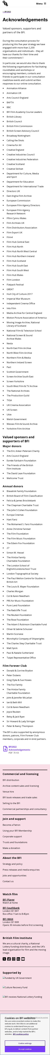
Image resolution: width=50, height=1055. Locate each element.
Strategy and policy (12, 863)
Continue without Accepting (37, 1017)
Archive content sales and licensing (21, 785)
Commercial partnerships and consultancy (25, 809)
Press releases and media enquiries (21, 869)
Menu (39, 3)
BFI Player (9, 899)
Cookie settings (25, 1043)
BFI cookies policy (21, 1034)
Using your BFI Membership (17, 830)
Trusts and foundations (15, 842)
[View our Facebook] (9, 959)
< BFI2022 (7, 11)
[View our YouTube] (23, 959)
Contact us (8, 881)
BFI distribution (11, 780)
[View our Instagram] (13, 959)
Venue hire (8, 791)
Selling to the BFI (11, 803)
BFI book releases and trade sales (20, 797)
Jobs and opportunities (14, 875)
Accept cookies (25, 1049)
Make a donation (11, 848)
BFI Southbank (11, 907)
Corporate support (12, 836)
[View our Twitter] (4, 959)
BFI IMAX (8, 919)
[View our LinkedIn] (18, 959)
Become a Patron (11, 824)
